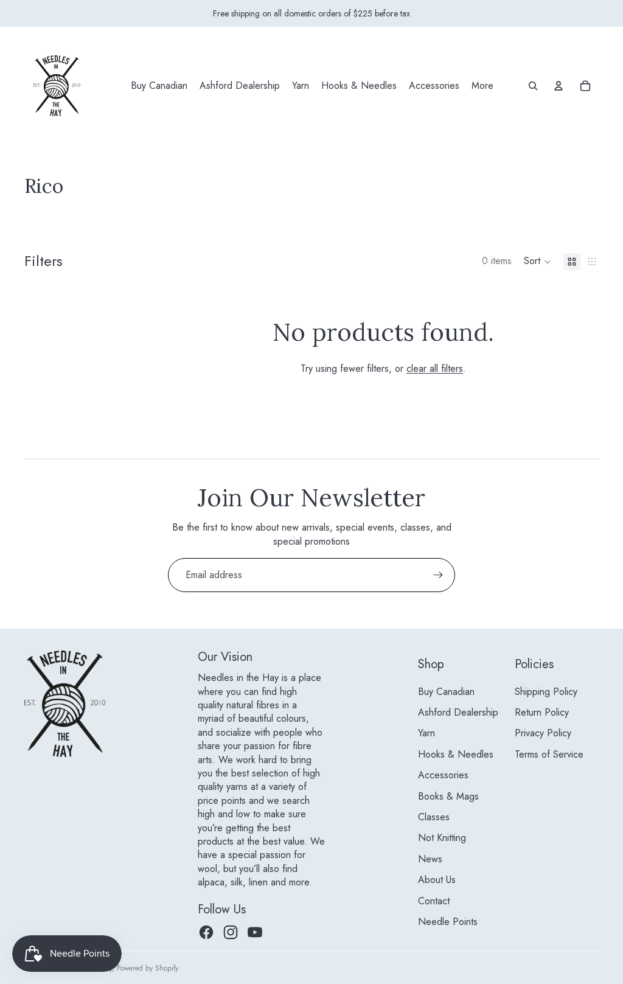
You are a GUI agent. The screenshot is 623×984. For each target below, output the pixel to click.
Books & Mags (448, 796)
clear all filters (434, 368)
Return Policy (542, 712)
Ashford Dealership (458, 712)
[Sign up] (438, 575)
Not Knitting (442, 838)
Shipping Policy (546, 692)
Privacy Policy (543, 733)
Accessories (443, 775)
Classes (434, 817)
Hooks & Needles (455, 754)
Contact (434, 901)
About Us (437, 880)
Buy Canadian (446, 692)
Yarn (426, 733)
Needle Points (448, 922)
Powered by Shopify (147, 968)
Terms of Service (549, 754)
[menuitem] (159, 85)
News (430, 859)
